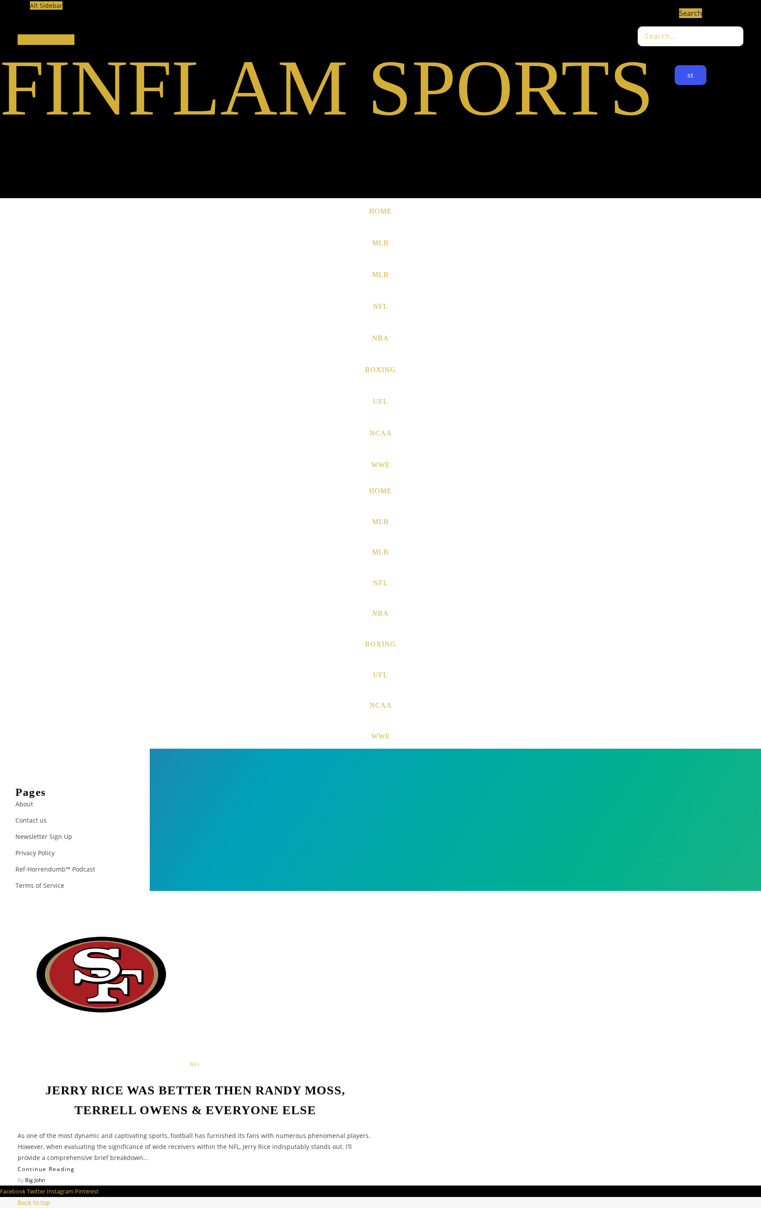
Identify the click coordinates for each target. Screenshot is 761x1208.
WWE (380, 465)
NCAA (380, 433)
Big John (35, 1180)
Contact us (31, 820)
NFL (380, 306)
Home (380, 211)
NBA (380, 338)
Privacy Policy (35, 853)
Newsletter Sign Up (43, 836)
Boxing (380, 369)
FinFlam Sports (327, 88)
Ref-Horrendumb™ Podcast (55, 869)
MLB (380, 243)
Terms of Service (39, 885)
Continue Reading (46, 1169)
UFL (380, 401)
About (24, 804)
